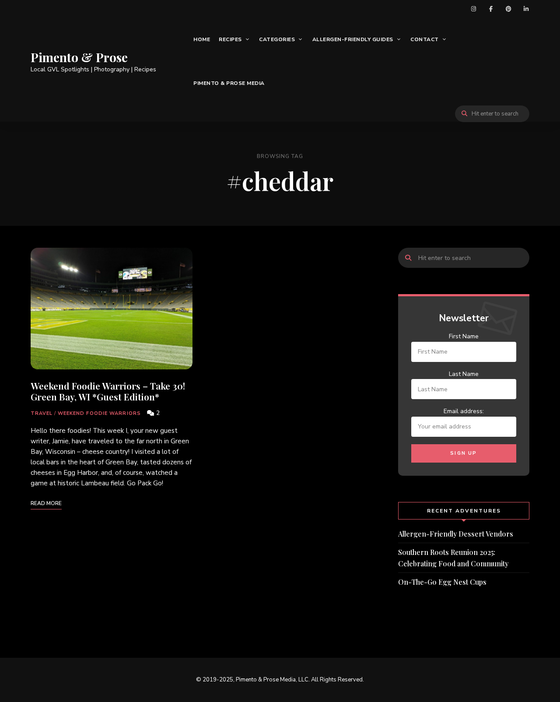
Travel (42, 413)
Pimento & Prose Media (229, 83)
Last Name (464, 374)
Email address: (464, 411)
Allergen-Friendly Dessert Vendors (455, 533)
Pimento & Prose (79, 57)
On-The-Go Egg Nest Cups (442, 581)
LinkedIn (526, 9)
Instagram (473, 9)
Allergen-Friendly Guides (352, 39)
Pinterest (508, 9)
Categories (277, 39)
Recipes (230, 39)
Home (201, 39)
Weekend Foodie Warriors (99, 413)
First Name (464, 336)
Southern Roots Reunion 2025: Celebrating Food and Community (453, 558)
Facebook (491, 9)
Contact (424, 39)
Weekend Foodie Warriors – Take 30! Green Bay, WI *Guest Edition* (108, 391)
